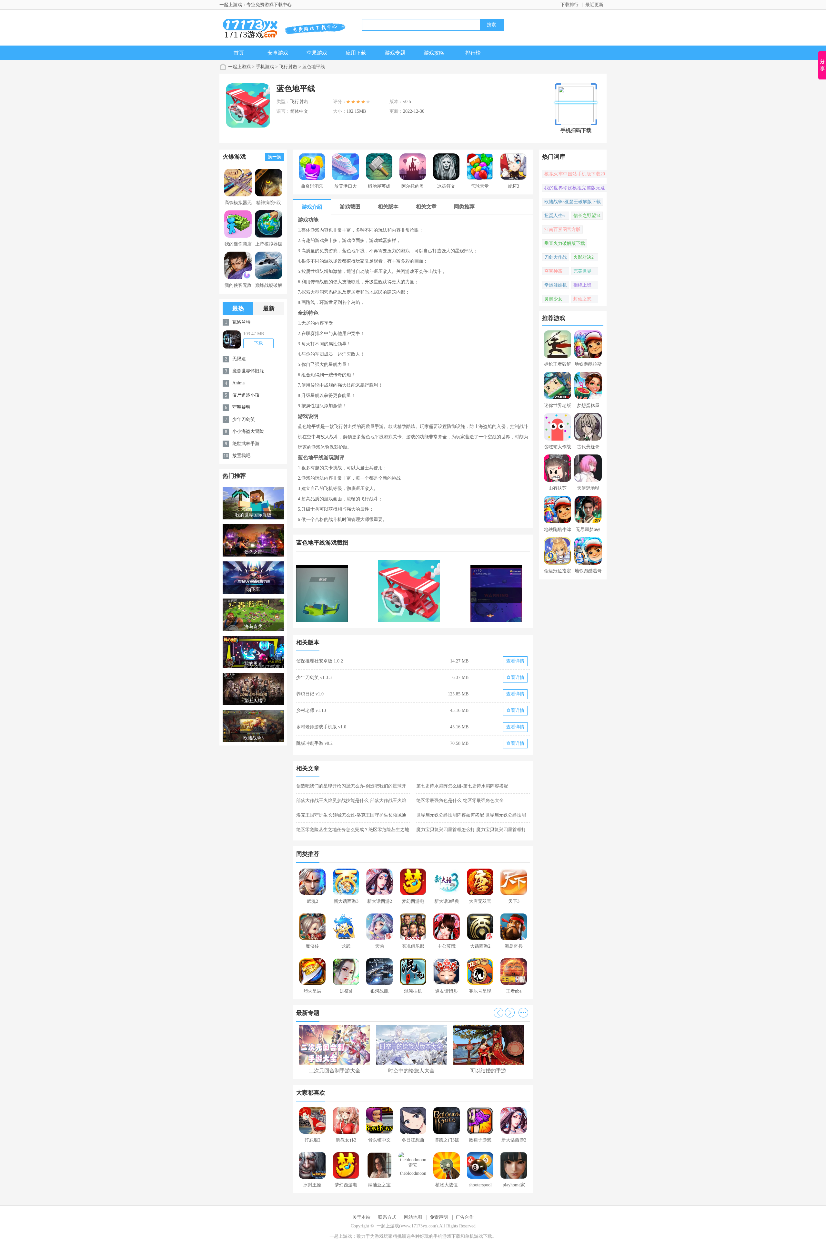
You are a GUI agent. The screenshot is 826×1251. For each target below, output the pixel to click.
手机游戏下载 (446, 1236)
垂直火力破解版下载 (564, 243)
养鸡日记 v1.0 (310, 694)
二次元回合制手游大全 (334, 1070)
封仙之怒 (582, 299)
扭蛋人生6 (554, 215)
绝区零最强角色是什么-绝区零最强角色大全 (460, 800)
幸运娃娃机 (555, 285)
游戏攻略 (434, 53)
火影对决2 (583, 257)
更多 (523, 1012)
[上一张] (354, 591)
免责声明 (439, 1217)
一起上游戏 (239, 66)
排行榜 (473, 53)
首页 (239, 53)
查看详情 (515, 661)
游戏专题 (395, 53)
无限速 (239, 358)
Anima (238, 383)
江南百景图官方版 (562, 229)
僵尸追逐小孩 (245, 395)
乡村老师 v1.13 (311, 710)
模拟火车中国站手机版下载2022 (574, 175)
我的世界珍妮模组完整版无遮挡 (574, 188)
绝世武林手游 (245, 443)
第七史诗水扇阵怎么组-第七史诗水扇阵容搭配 (462, 786)
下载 (258, 343)
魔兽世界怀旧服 (248, 371)
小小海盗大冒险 (248, 431)
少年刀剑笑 (243, 419)
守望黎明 (241, 407)
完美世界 (582, 271)
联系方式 (387, 1217)
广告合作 (465, 1217)
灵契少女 (553, 299)
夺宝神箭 (553, 271)
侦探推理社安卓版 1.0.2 (319, 661)
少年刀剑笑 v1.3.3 (314, 677)
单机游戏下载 (478, 1236)
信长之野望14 (586, 215)
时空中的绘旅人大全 (411, 1070)
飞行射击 (288, 66)
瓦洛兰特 (241, 322)
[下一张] (471, 591)
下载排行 (569, 4)
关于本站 (361, 1217)
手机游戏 (265, 66)
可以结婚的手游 (488, 1070)
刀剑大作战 (555, 257)
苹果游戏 (317, 53)
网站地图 (413, 1217)
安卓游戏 (277, 53)
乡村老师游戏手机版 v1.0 (321, 727)
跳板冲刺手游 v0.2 (314, 743)
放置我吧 (241, 455)
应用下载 (356, 53)
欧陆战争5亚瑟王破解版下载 (572, 201)
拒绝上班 (582, 285)
